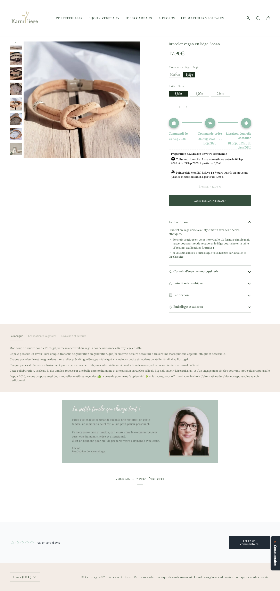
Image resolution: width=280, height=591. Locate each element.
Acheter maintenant (210, 200)
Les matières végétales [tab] (42, 336)
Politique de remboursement (174, 577)
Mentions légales (143, 577)
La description (178, 222)
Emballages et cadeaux (188, 306)
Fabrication (181, 295)
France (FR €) (22, 577)
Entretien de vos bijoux (188, 283)
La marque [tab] (16, 336)
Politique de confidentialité (251, 577)
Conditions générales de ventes (213, 577)
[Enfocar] (82, 99)
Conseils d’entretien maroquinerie (196, 271)
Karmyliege (91, 577)
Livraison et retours (119, 577)
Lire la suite (176, 256)
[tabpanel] (140, 364)
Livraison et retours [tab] (73, 336)
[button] (69, 18)
